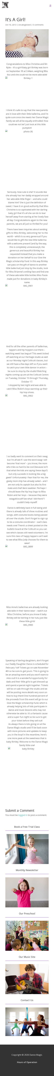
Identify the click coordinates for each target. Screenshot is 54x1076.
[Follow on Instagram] (27, 1069)
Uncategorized (24, 24)
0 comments (38, 24)
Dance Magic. (35, 1054)
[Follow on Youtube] (34, 1069)
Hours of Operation (27, 1062)
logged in (22, 815)
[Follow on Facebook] (20, 1069)
